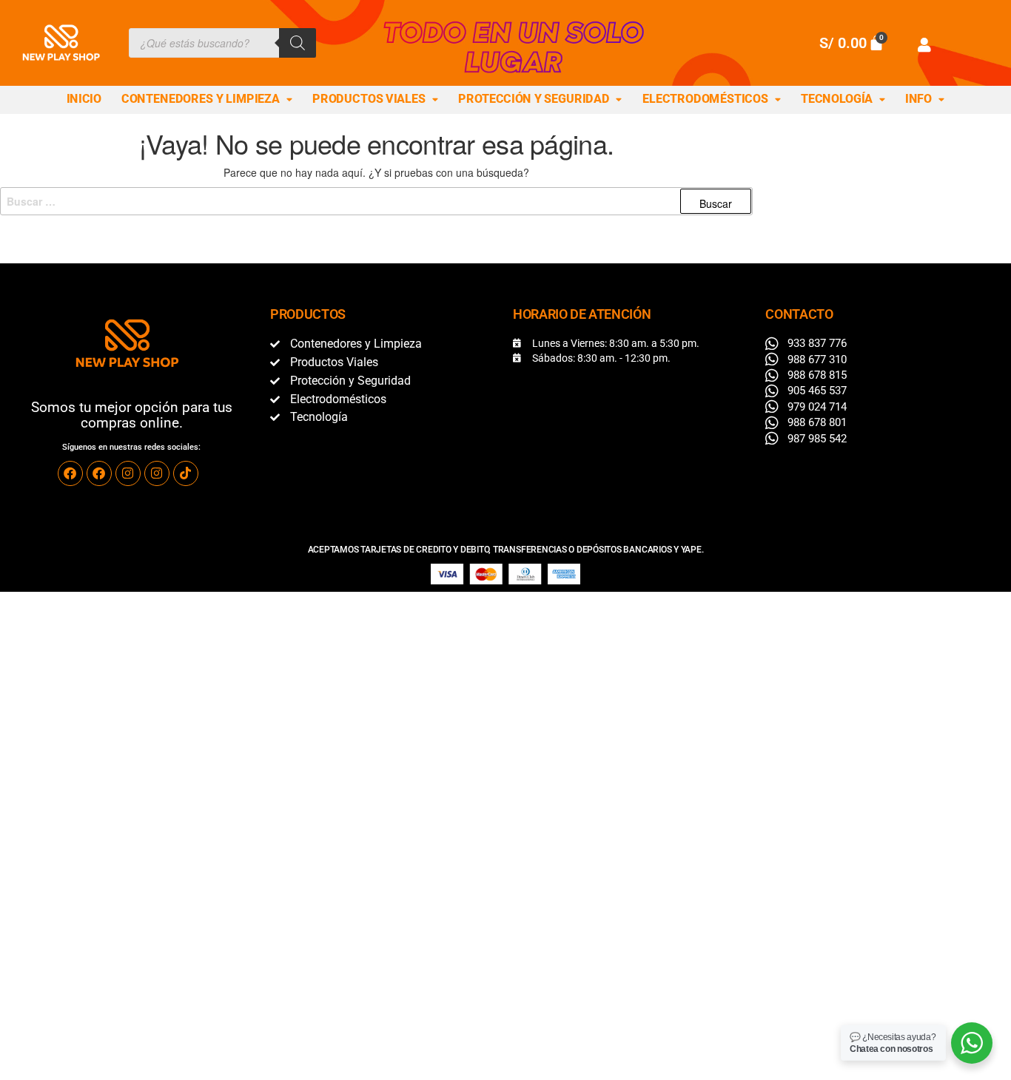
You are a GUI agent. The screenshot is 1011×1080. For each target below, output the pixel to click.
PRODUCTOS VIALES (369, 99)
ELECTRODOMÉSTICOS (705, 99)
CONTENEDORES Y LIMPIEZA (200, 99)
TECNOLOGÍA (837, 99)
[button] (207, 99)
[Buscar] (297, 43)
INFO (918, 99)
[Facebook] (70, 473)
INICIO (84, 99)
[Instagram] (128, 473)
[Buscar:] (376, 201)
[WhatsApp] (971, 1043)
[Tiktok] (185, 473)
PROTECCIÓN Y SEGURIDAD (533, 99)
